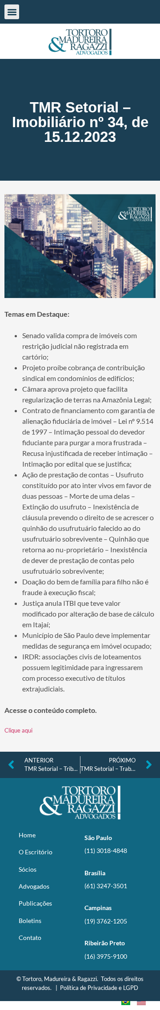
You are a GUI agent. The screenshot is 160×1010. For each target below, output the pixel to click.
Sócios (27, 869)
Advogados (34, 886)
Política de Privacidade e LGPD (99, 987)
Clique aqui (18, 730)
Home (27, 835)
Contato (30, 937)
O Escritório (35, 852)
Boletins (30, 920)
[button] (11, 11)
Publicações (35, 903)
